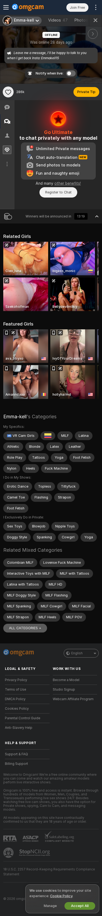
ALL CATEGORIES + (25, 628)
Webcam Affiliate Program (73, 699)
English (77, 653)
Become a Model (66, 680)
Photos (84, 20)
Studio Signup (64, 689)
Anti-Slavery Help (18, 728)
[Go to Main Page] (31, 7)
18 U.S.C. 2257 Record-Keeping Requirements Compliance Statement (49, 871)
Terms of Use (15, 689)
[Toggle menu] (6, 7)
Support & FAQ (16, 754)
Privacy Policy (16, 680)
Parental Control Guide (22, 718)
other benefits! (67, 183)
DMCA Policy (15, 699)
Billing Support (16, 764)
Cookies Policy (17, 709)
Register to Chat (58, 192)
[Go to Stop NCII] (35, 852)
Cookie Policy (61, 896)
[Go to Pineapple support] (9, 853)
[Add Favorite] (8, 91)
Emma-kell (15, 416)
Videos (58, 20)
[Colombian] (48, 435)
